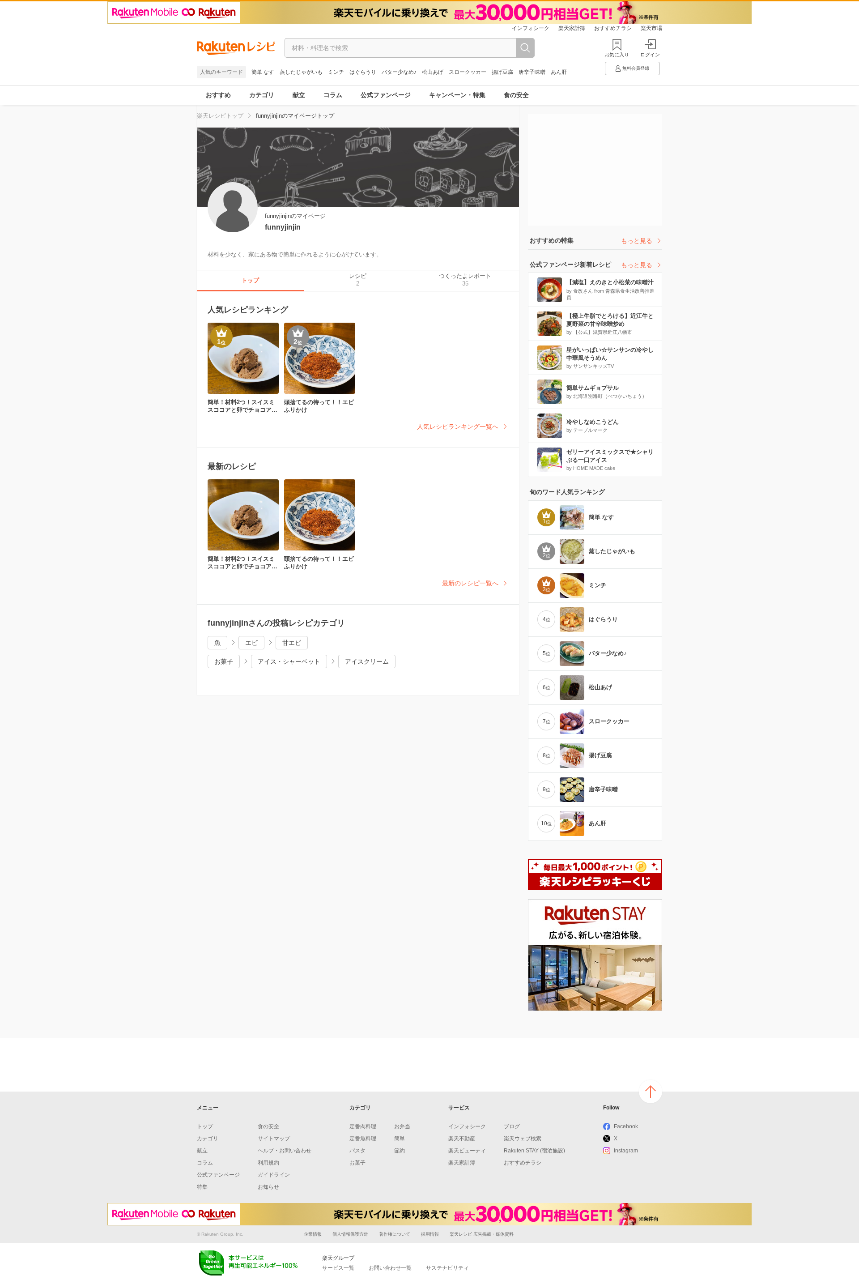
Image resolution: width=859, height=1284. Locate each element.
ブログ (512, 1126)
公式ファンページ (386, 94)
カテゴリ (261, 94)
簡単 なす (262, 72)
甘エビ (291, 642)
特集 (202, 1187)
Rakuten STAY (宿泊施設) (534, 1150)
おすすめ (218, 94)
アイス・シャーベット (289, 661)
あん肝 (559, 72)
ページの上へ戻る (650, 1091)
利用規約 (268, 1163)
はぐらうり (362, 72)
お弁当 (402, 1126)
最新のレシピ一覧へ (470, 583)
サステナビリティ (447, 1268)
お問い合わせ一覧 (390, 1268)
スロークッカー (467, 72)
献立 (299, 94)
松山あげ (432, 72)
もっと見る (636, 241)
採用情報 (430, 1234)
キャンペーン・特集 (457, 94)
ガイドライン (274, 1175)
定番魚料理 (362, 1138)
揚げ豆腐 (502, 72)
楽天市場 (651, 28)
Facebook (626, 1126)
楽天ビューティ (467, 1150)
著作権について (394, 1234)
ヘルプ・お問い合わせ (284, 1150)
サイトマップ (274, 1138)
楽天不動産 (461, 1138)
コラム (332, 94)
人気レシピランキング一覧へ (457, 426)
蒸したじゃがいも (301, 72)
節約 (399, 1150)
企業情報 (313, 1234)
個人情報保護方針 (350, 1234)
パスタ (357, 1150)
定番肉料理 (362, 1126)
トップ (205, 1126)
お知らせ (268, 1187)
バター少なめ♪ (399, 72)
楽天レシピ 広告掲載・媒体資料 (482, 1234)
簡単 (399, 1138)
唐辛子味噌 (532, 72)
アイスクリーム (367, 661)
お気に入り (616, 54)
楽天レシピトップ (220, 115)
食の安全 (516, 94)
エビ (251, 642)
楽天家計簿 (571, 28)
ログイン (650, 54)
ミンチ (336, 72)
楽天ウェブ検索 (522, 1138)
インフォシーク (530, 28)
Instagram (626, 1150)
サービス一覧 (338, 1268)
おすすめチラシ (613, 28)
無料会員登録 (635, 68)
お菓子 (223, 661)
